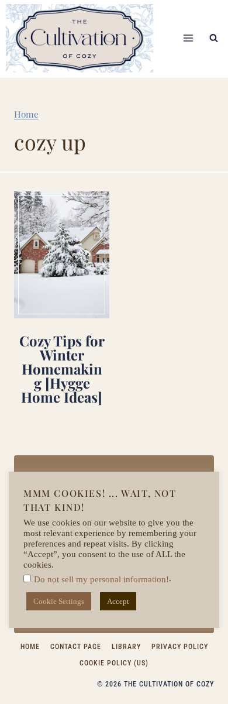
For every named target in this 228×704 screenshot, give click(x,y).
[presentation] (61, 254)
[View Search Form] (213, 38)
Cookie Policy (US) (114, 663)
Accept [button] (118, 601)
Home (26, 114)
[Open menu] (188, 38)
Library (126, 647)
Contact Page (75, 647)
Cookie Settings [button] (58, 601)
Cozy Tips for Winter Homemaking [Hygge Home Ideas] (62, 368)
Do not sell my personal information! (101, 579)
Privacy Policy (179, 647)
